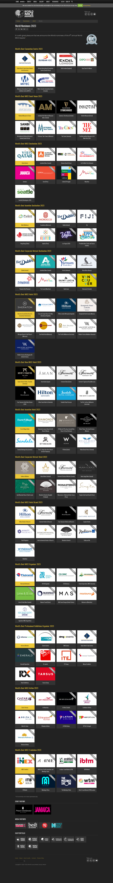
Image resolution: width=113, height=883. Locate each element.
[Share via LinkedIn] (22, 29)
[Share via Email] (24, 29)
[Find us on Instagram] (91, 14)
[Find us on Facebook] (86, 14)
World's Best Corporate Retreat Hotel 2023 (31, 456)
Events (29, 2)
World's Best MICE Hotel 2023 (26, 294)
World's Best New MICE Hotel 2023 (28, 362)
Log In (62, 2)
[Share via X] (19, 29)
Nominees (26, 21)
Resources (55, 2)
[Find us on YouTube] (94, 14)
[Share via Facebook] (16, 29)
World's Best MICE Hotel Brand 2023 (28, 502)
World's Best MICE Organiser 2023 (28, 564)
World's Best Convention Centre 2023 (29, 48)
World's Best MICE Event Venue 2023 (28, 96)
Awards (22, 2)
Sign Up (68, 2)
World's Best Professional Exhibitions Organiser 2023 (34, 626)
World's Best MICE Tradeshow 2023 (28, 749)
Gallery (41, 2)
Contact (34, 858)
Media (35, 2)
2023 (34, 21)
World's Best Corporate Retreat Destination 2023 (33, 250)
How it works (27, 858)
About (48, 2)
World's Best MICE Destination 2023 (28, 143)
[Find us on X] (89, 14)
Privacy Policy (86, 5)
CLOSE (80, 5)
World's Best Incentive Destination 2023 (29, 205)
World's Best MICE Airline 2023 (26, 687)
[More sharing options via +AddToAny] (27, 29)
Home (17, 2)
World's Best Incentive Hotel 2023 (27, 409)
